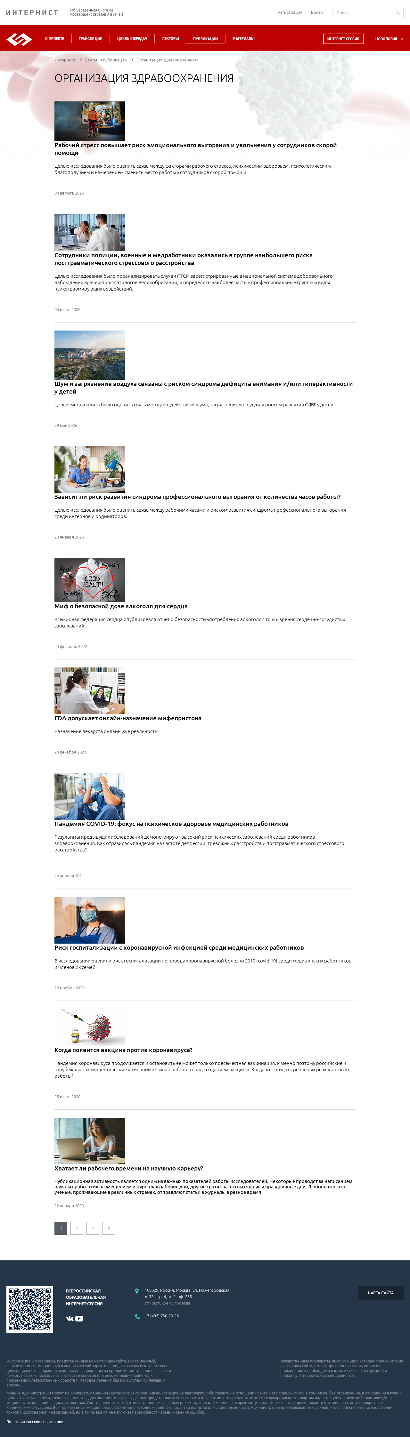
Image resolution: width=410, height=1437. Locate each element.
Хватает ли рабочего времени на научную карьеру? (128, 1168)
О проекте (54, 38)
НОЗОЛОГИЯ (386, 38)
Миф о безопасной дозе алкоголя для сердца (121, 606)
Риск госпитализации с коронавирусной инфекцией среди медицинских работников (179, 947)
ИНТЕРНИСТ (35, 12)
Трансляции (90, 38)
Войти (317, 12)
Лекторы (170, 38)
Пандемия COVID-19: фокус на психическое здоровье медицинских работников (171, 823)
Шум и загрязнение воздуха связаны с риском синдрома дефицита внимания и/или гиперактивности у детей (203, 387)
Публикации (205, 38)
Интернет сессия (343, 38)
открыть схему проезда (167, 1303)
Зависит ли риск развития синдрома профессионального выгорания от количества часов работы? (197, 496)
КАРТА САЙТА (381, 1292)
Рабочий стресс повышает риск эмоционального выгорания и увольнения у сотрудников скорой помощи (195, 148)
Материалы (243, 38)
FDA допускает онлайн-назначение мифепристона (127, 718)
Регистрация (290, 12)
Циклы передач (132, 38)
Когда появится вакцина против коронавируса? (123, 1049)
